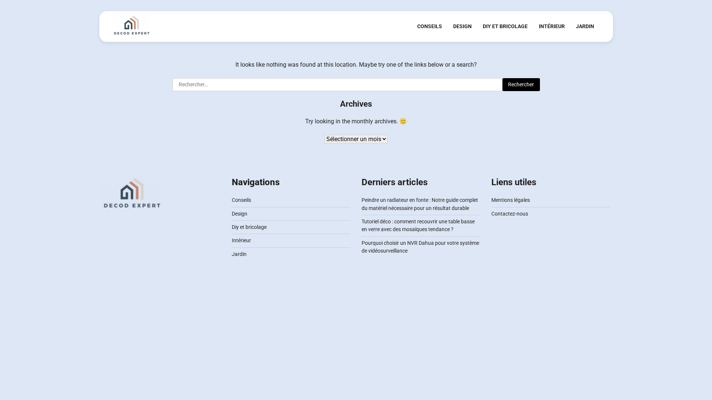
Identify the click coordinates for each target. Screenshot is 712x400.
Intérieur (552, 26)
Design (462, 26)
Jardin (585, 26)
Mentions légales (510, 200)
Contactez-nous (509, 214)
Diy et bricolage (505, 26)
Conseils (429, 26)
